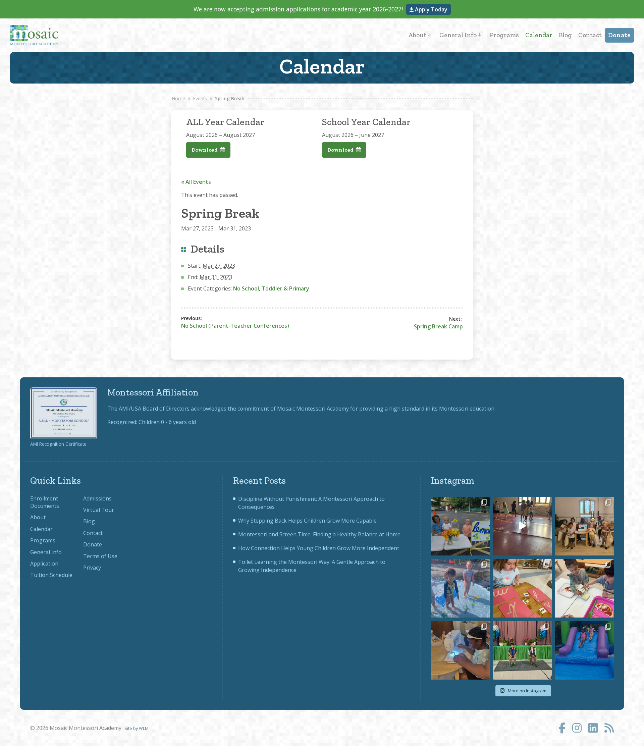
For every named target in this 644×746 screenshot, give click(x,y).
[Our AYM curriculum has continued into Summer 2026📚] (522, 588)
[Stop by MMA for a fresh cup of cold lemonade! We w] (460, 526)
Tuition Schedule (51, 575)
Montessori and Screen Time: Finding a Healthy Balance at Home (319, 534)
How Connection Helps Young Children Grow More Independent (318, 548)
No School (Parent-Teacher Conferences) (235, 325)
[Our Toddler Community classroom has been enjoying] (584, 588)
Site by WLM (136, 728)
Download (205, 150)
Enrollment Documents (44, 502)
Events (200, 98)
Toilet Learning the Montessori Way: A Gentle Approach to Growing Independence (311, 566)
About (417, 35)
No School (246, 288)
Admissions (97, 498)
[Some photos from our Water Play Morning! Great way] (460, 588)
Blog (565, 35)
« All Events (196, 181)
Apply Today (430, 9)
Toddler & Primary (285, 288)
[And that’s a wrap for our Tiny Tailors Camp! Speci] (584, 526)
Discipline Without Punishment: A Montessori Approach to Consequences (311, 503)
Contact (590, 35)
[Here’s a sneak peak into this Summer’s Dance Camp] (522, 526)
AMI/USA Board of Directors (154, 408)
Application (44, 563)
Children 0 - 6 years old (167, 422)
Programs (504, 35)
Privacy (92, 567)
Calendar (538, 35)
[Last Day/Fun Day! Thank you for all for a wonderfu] (584, 650)
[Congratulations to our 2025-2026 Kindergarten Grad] (522, 650)
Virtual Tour (98, 510)
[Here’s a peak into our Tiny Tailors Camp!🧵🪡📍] (460, 650)
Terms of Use (100, 556)
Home (178, 98)
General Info (458, 35)
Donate (619, 35)
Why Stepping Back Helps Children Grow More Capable (307, 520)
